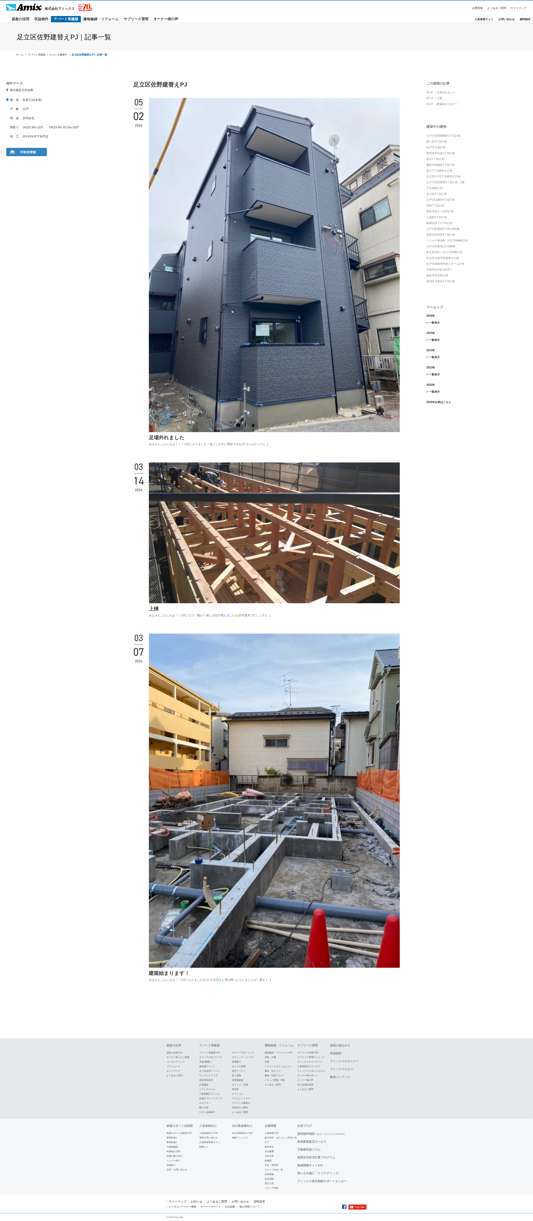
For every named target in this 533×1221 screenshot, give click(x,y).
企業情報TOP (272, 1133)
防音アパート (239, 1071)
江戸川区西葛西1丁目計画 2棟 (445, 182)
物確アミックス (240, 1137)
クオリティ (205, 1103)
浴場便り (171, 1165)
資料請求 (525, 19)
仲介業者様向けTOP (242, 1133)
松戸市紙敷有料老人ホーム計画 (445, 263)
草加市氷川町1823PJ (439, 269)
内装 (267, 1061)
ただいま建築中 (58, 54)
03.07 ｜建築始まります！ (442, 104)
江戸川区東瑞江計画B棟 (440, 246)
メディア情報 (271, 1188)
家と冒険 (236, 1075)
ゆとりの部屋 (239, 1066)
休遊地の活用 (173, 1151)
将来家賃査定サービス (311, 1141)
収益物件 (41, 19)
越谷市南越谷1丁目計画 (440, 164)
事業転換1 (172, 1137)
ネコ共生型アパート (209, 1071)
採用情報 (269, 1174)
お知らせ (196, 1201)
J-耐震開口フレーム (209, 1093)
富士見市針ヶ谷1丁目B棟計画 (444, 252)
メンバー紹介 (173, 1160)
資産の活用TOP (175, 1052)
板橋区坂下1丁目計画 (439, 223)
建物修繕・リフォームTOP (278, 1052)
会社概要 (269, 1151)
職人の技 (203, 1107)
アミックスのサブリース (310, 1061)
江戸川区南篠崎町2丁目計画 (443, 135)
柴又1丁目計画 (435, 159)
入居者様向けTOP (208, 1133)
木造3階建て (205, 1061)
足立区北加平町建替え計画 (442, 258)
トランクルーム (207, 1089)
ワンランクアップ (208, 1075)
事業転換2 (172, 1142)
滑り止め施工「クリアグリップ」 (319, 1173)
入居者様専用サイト (209, 1142)
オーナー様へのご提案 (178, 1057)
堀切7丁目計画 (435, 205)
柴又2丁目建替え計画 (439, 170)
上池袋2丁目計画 (436, 217)
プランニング (173, 1066)
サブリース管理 (136, 19)
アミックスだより (341, 1069)
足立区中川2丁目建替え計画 (443, 176)
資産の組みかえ (340, 1045)
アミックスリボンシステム (311, 1071)
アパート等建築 (66, 19)
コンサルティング (176, 1061)
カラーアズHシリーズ (210, 1057)
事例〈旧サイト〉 (274, 1071)
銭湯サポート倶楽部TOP (179, 1133)
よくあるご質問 (496, 8)
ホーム (20, 54)
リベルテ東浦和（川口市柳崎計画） (448, 240)
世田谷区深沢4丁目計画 (440, 234)
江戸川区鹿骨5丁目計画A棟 (443, 228)
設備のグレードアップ (210, 1098)
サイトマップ (519, 8)
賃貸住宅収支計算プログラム (316, 1157)
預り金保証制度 (305, 1084)
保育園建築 (237, 1080)
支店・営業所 (271, 1165)
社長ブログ (304, 1125)
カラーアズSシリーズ (243, 1052)
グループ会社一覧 (274, 1169)
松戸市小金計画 (435, 147)
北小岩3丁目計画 (436, 193)
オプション (237, 1093)
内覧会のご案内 (240, 1107)
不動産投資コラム (309, 1149)
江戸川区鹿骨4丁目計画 (440, 199)
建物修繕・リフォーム (101, 19)
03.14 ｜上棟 (434, 98)
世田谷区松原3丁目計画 (440, 153)
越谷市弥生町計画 (437, 275)
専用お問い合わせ (208, 1137)
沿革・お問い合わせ (177, 1169)
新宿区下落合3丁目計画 (440, 281)
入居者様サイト (483, 19)
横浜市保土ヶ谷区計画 (439, 211)
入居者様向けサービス (308, 1066)
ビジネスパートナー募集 (182, 1206)
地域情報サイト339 (310, 1165)
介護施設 (203, 1084)
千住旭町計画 (434, 188)
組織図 (268, 1160)
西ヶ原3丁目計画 (436, 141)
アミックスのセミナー (344, 1061)
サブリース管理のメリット (311, 1057)
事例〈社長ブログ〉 (275, 1075)
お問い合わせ (506, 19)
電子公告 (269, 1183)
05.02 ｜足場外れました (441, 92)
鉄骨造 (235, 1089)
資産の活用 (20, 19)
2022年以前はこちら (438, 402)
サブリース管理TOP (307, 1052)
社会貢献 (269, 1179)
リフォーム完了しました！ (278, 1066)
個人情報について (249, 1206)
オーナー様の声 (165, 19)
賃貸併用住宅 (206, 1080)
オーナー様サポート (307, 1075)
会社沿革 (269, 1156)
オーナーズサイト (211, 1206)
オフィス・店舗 (240, 1084)
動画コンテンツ (340, 1077)
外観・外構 (270, 1057)
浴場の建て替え (175, 1156)
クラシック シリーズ (242, 1057)
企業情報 (477, 8)
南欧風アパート (207, 1066)
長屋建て (236, 1061)
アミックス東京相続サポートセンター (322, 1181)
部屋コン (203, 1147)
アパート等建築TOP (209, 1052)
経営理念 (269, 1147)
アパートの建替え (241, 1103)
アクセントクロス (241, 1098)
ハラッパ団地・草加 (275, 1080)
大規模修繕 (172, 1147)
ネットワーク (173, 1071)
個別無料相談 (321, 1133)
